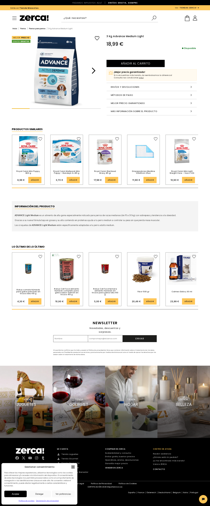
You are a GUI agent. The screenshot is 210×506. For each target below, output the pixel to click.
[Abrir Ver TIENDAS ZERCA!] (198, 7)
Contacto (159, 469)
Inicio (15, 28)
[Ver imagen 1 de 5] (56, 70)
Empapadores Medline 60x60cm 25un (143, 172)
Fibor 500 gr (143, 291)
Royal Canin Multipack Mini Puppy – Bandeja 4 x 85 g (66, 172)
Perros (23, 28)
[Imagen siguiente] (92, 71)
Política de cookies (26, 500)
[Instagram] (36, 458)
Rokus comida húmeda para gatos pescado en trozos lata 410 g (28, 291)
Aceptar (15, 494)
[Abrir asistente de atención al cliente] (203, 499)
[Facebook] (17, 458)
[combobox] (106, 18)
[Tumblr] (43, 458)
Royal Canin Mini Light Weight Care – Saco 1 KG (182, 172)
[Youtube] (30, 458)
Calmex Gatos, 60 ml (182, 291)
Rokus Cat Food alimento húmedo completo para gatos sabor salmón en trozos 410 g (66, 291)
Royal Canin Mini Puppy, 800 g (28, 172)
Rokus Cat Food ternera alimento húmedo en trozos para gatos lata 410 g (105, 291)
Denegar (39, 494)
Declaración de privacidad (47, 500)
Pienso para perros (37, 28)
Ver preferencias (63, 494)
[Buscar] (154, 18)
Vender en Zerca (114, 467)
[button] (73, 467)
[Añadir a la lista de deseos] (97, 38)
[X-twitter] (23, 458)
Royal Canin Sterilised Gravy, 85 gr (105, 172)
